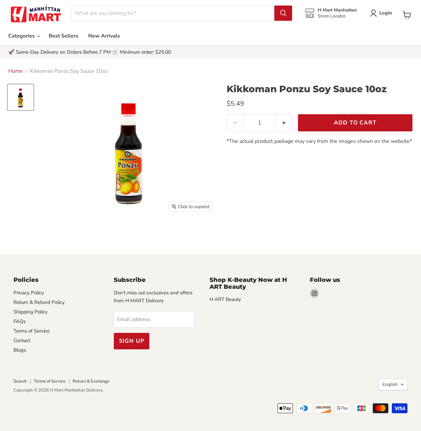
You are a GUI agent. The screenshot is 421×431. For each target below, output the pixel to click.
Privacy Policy (28, 292)
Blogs (19, 350)
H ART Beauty (225, 299)
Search (20, 381)
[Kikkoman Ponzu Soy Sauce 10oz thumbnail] (21, 97)
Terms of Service (31, 331)
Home (15, 71)
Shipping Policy (30, 312)
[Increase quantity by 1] (284, 123)
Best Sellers (63, 36)
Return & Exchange (91, 381)
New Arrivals (104, 36)
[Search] (283, 13)
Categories (22, 36)
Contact (21, 340)
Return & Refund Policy (39, 302)
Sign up (131, 341)
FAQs (19, 321)
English (390, 384)
